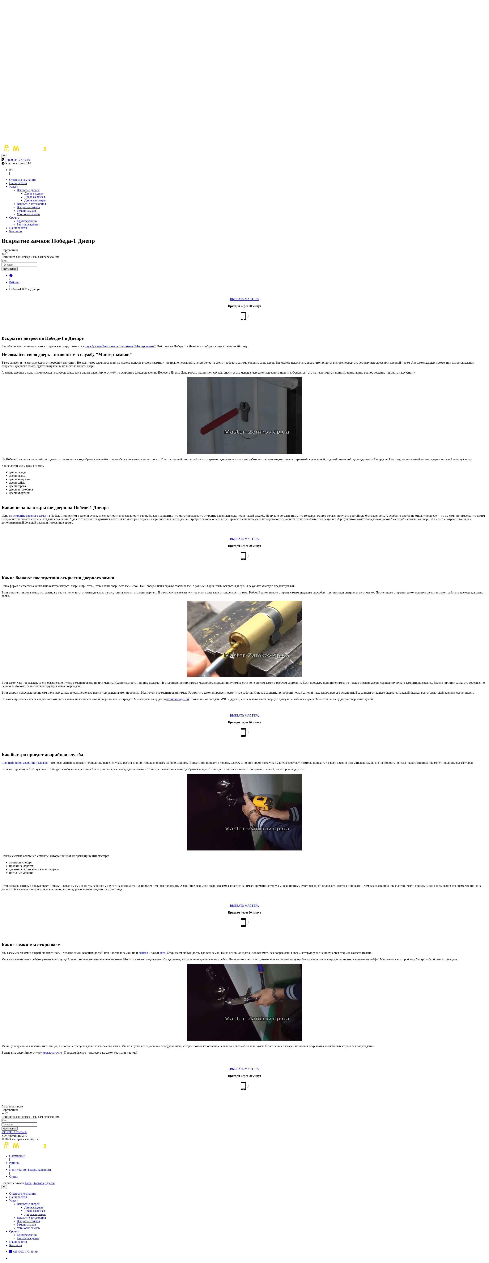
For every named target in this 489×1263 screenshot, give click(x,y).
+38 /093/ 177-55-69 (17, 159)
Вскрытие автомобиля (31, 203)
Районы (14, 1162)
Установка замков (28, 214)
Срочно (14, 217)
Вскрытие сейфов (28, 207)
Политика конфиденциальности (30, 1169)
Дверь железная (34, 197)
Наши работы (18, 183)
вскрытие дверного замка (29, 515)
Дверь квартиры (35, 200)
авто (162, 952)
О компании (17, 1156)
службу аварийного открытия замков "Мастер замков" (120, 346)
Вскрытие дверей (28, 190)
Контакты (15, 231)
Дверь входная (33, 193)
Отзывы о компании (22, 179)
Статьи (13, 1176)
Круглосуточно (27, 221)
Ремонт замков (26, 210)
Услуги (13, 186)
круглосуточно (53, 1052)
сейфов (143, 952)
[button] (4, 156)
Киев (28, 1183)
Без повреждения (28, 224)
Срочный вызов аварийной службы (25, 762)
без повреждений (177, 699)
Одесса (50, 1183)
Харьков (38, 1183)
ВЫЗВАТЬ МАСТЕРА (244, 299)
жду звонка (9, 268)
